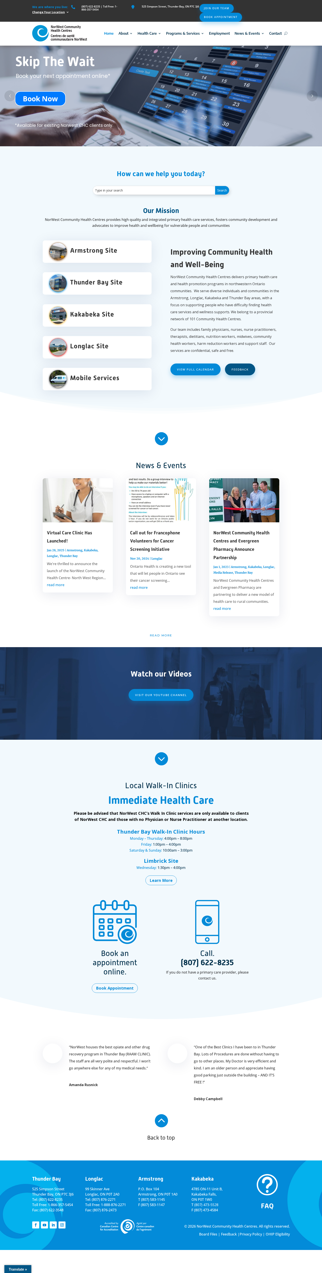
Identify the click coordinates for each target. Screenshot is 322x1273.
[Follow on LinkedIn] (53, 1224)
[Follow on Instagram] (61, 1224)
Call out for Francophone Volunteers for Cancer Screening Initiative (155, 541)
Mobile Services (95, 378)
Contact (275, 33)
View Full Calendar (195, 369)
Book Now (40, 98)
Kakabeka (90, 550)
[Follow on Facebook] (35, 1224)
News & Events (247, 33)
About (123, 33)
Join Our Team (216, 8)
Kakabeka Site (92, 314)
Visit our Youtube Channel (161, 695)
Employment (219, 33)
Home (109, 33)
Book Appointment (221, 17)
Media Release (223, 573)
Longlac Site (89, 346)
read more (55, 584)
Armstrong (74, 550)
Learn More (161, 880)
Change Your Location (48, 12)
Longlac (52, 556)
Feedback (240, 369)
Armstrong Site (93, 250)
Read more (161, 635)
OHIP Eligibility (278, 1234)
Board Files (208, 1234)
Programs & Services (183, 33)
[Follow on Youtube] (44, 1224)
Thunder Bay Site (96, 282)
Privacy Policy (251, 1234)
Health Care (147, 33)
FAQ (267, 1206)
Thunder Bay (69, 556)
